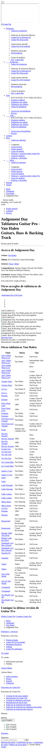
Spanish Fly (6, 553)
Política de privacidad (17, 745)
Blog (8, 138)
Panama (4, 511)
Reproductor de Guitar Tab (16, 698)
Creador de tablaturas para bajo (18, 700)
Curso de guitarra (18, 156)
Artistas (9, 136)
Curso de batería (17, 151)
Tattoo (3, 564)
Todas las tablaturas (18, 107)
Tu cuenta (5, 653)
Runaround (5, 521)
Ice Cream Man (7, 462)
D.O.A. (4, 389)
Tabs (8, 95)
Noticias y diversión (19, 158)
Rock (11, 264)
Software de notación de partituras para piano (24, 707)
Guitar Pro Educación (19, 40)
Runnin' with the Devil (6, 539)
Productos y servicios (9, 632)
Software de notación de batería (18, 705)
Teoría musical (16, 149)
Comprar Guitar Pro (24, 616)
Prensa (8, 679)
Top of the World (5, 575)
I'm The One (6, 452)
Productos (10, 28)
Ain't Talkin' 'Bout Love (6, 356)
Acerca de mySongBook (20, 111)
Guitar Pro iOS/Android (20, 46)
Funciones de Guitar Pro (10, 687)
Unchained (5, 587)
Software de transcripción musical (19, 709)
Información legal (8, 742)
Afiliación (10, 683)
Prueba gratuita (12, 640)
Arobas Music (6, 668)
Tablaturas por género (19, 104)
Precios (14, 113)
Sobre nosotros (12, 676)
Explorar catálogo (18, 100)
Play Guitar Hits (17, 60)
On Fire (4, 508)
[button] (4, 337)
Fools (3, 430)
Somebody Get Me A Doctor (7, 549)
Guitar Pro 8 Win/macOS (21, 37)
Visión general (11, 209)
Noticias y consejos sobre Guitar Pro (25, 153)
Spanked (4, 558)
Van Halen (12, 255)
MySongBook (16, 53)
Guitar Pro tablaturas (14, 649)
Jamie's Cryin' (6, 471)
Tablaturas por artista (19, 102)
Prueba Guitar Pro (8, 616)
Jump (3, 478)
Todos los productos (19, 31)
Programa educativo (14, 644)
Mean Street (6, 502)
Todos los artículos (18, 140)
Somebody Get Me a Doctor (7, 544)
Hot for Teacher (7, 439)
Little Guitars (6, 494)
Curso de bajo (16, 147)
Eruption (4, 413)
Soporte (9, 183)
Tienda (8, 185)
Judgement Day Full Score (11, 295)
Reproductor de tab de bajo (16, 702)
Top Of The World (6, 582)
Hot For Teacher (4, 435)
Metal (16, 264)
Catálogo (9, 211)
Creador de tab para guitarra (17, 696)
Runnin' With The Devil (6, 534)
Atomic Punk (6, 381)
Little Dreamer (7, 485)
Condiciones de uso (24, 742)
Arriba (3, 747)
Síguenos (4, 733)
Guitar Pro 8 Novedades (15, 642)
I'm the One (6, 449)
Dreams (4, 396)
